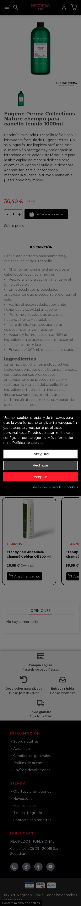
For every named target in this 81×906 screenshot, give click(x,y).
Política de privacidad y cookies (55, 487)
